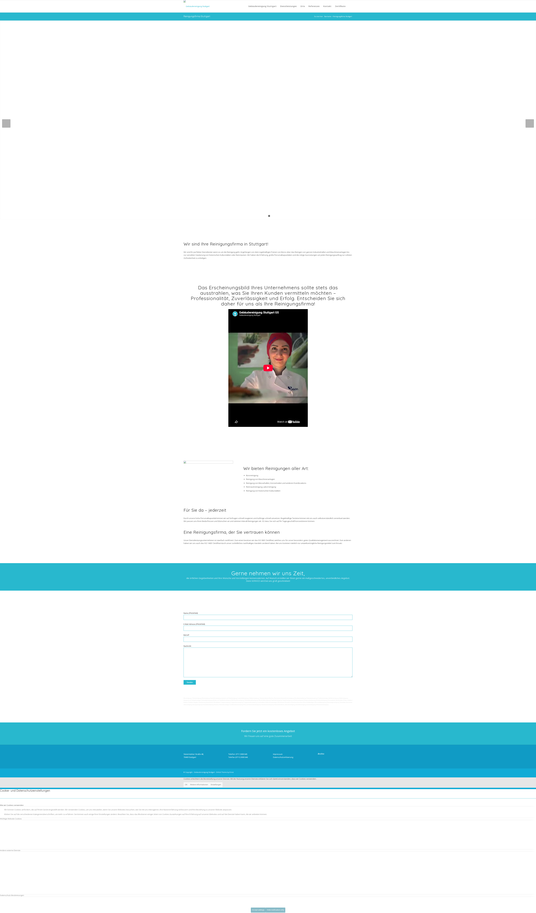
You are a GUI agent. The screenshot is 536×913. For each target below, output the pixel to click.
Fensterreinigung (311, 704)
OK (186, 784)
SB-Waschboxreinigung (237, 700)
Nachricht (187, 646)
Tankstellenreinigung (207, 700)
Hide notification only (275, 910)
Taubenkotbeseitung (312, 698)
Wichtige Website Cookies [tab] (11, 818)
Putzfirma (293, 702)
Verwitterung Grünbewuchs (206, 702)
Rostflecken (217, 702)
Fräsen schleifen (348, 700)
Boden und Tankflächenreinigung (222, 700)
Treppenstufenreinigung (250, 702)
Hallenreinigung (343, 698)
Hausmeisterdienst (279, 704)
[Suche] (349, 6)
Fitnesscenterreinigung (322, 704)
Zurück (6, 123)
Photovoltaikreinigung (320, 702)
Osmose (216, 704)
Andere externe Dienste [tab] (10, 850)
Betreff (186, 635)
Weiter (530, 123)
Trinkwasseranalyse (323, 698)
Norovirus (299, 702)
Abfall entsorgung (333, 698)
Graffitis (191, 702)
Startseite (327, 16)
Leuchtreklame (261, 702)
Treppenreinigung (225, 702)
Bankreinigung (206, 698)
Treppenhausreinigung (237, 702)
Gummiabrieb (331, 700)
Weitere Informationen (199, 784)
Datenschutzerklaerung (283, 757)
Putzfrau (271, 698)
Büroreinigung (188, 698)
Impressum (278, 754)
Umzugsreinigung (197, 704)
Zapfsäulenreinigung (276, 700)
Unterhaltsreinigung (208, 704)
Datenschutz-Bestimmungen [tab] (12, 895)
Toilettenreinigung (254, 698)
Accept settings (258, 910)
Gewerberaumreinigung (267, 704)
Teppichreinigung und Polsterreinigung (293, 700)
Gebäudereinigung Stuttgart (204, 772)
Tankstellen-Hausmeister (346, 702)
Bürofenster (281, 702)
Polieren (186, 702)
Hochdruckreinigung (321, 700)
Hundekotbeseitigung (300, 698)
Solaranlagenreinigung (333, 702)
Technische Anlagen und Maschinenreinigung (231, 704)
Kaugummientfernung (310, 700)
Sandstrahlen (339, 700)
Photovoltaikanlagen (308, 702)
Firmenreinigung (196, 698)
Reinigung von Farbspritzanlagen (192, 700)
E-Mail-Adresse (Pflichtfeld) (194, 624)
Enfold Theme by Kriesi (225, 772)
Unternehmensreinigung (287, 698)
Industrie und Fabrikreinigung (229, 698)
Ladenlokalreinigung (243, 698)
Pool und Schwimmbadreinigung (252, 704)
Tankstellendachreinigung (251, 700)
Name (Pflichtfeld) (191, 613)
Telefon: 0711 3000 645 (237, 754)
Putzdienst (288, 702)
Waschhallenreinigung (264, 700)
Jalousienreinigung (290, 704)
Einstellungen (216, 784)
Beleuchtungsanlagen (271, 702)
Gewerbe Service (264, 698)
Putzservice (277, 698)
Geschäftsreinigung (215, 698)
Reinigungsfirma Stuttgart (197, 16)
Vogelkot (196, 702)
